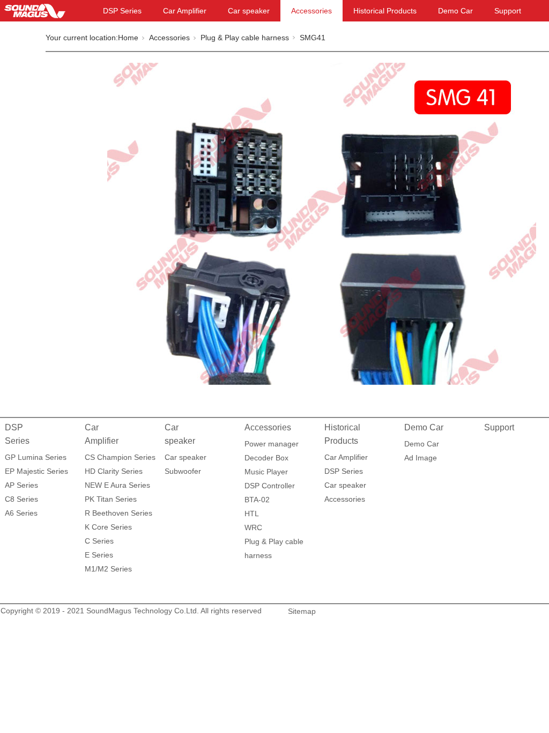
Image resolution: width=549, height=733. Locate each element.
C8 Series (21, 499)
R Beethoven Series (118, 513)
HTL (251, 513)
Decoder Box (266, 457)
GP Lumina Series (35, 457)
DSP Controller (269, 485)
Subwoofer (183, 471)
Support (507, 10)
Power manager (271, 443)
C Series (99, 541)
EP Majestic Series (36, 471)
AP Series (21, 485)
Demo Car (455, 10)
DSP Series (122, 10)
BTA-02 (257, 499)
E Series (99, 555)
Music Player (266, 471)
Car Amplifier (184, 10)
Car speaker (249, 10)
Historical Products (385, 10)
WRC (253, 527)
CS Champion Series (120, 457)
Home (128, 37)
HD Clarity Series (114, 471)
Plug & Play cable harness (245, 37)
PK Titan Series (111, 499)
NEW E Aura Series (117, 485)
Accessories (311, 10)
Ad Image (420, 457)
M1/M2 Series (108, 569)
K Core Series (108, 527)
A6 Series (21, 513)
